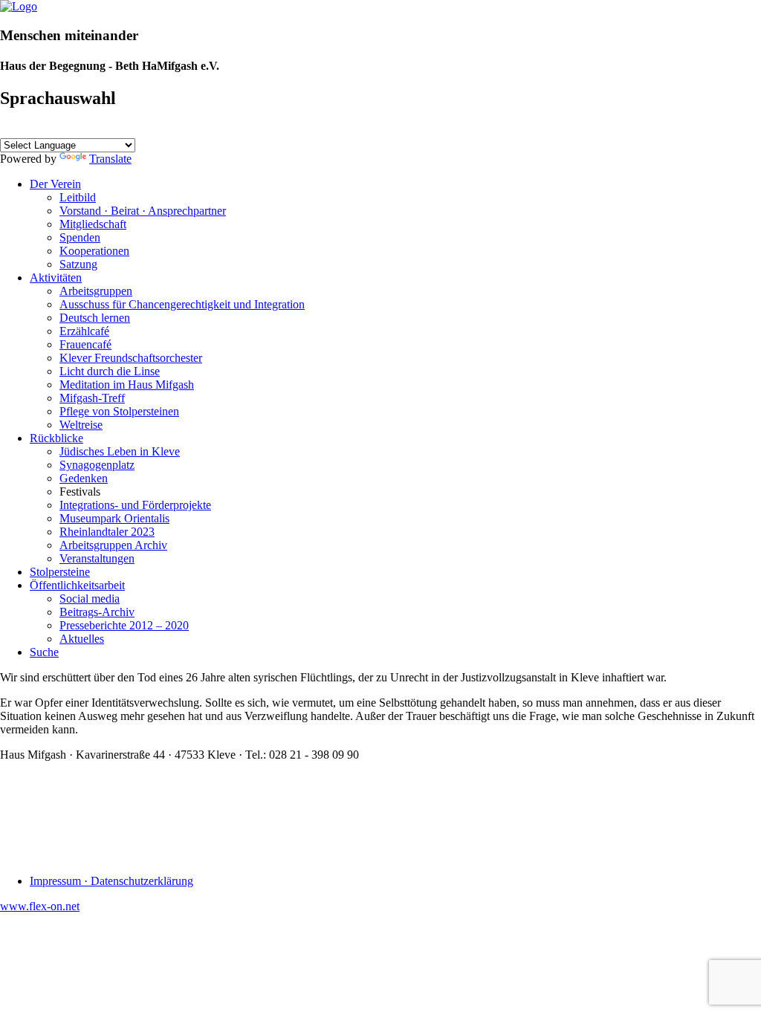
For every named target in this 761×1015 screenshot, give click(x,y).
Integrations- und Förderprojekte (135, 505)
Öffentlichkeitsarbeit (77, 585)
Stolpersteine (60, 571)
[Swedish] (169, 129)
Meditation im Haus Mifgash (126, 384)
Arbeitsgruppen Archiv (113, 545)
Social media (89, 598)
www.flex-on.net (40, 906)
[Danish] (151, 129)
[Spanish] (115, 129)
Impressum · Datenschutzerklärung (111, 881)
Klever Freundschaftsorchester (130, 357)
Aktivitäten (56, 277)
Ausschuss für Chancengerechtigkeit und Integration (182, 304)
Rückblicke (56, 438)
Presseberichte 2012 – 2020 (124, 625)
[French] (79, 129)
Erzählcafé (84, 331)
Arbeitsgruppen (95, 291)
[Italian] (97, 129)
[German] (44, 129)
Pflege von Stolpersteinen (119, 411)
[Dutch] (62, 129)
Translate (110, 158)
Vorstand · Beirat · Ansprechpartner (142, 210)
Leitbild (77, 197)
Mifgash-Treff (92, 398)
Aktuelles (81, 638)
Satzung (78, 264)
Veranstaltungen (97, 558)
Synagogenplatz (97, 464)
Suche (44, 652)
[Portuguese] (133, 129)
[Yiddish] (26, 129)
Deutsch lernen (94, 317)
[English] (8, 129)
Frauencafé (85, 344)
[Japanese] (186, 129)
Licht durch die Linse (109, 371)
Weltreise (81, 424)
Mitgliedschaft (92, 224)
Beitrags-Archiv (97, 612)
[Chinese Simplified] (204, 129)
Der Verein (55, 184)
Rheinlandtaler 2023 (107, 531)
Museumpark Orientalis (114, 518)
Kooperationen (94, 250)
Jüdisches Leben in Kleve (119, 451)
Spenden (79, 237)
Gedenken (83, 478)
